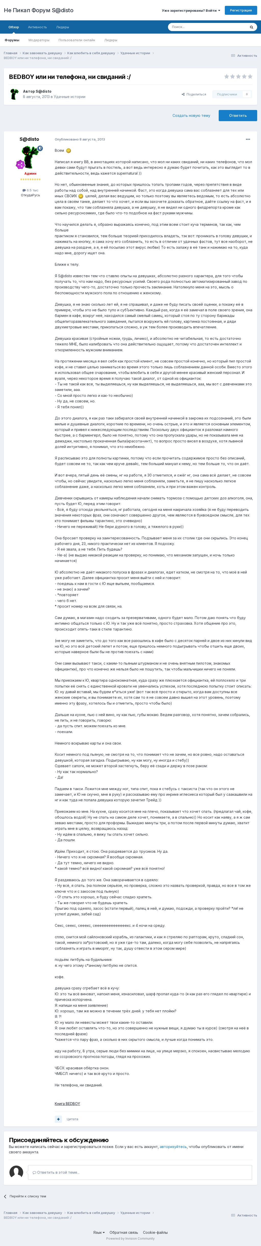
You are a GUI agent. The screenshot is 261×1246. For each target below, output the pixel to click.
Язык (98, 1232)
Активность (37, 27)
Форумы (12, 40)
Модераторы (39, 40)
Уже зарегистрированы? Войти (190, 10)
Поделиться (195, 94)
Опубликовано (80, 139)
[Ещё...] (248, 139)
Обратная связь (124, 1232)
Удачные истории (69, 96)
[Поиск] (251, 27)
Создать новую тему (191, 115)
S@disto (43, 91)
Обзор (13, 27)
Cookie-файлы (155, 1232)
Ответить (238, 115)
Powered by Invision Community (130, 1238)
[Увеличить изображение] (68, 150)
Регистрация (241, 10)
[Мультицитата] (58, 1119)
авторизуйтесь (173, 1146)
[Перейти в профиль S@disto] (14, 94)
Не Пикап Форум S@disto (38, 10)
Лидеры (110, 40)
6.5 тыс (32, 190)
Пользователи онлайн (77, 40)
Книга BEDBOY (67, 1103)
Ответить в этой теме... (58, 1172)
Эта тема (232, 27)
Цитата (72, 1119)
